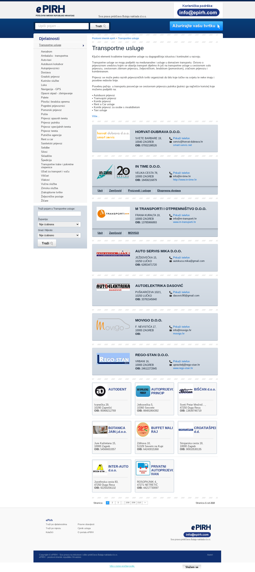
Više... (96, 116)
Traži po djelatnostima (56, 524)
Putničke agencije (51, 135)
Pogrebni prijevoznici (53, 105)
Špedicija (46, 160)
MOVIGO (133, 232)
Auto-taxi (46, 59)
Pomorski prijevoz (51, 110)
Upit (100, 190)
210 (139, 502)
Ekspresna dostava (169, 190)
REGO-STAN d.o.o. (152, 355)
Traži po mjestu (53, 528)
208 (127, 502)
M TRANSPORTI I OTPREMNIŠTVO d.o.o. (170, 209)
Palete (44, 97)
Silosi (44, 151)
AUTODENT (117, 389)
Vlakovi (45, 179)
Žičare (44, 200)
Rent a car (47, 139)
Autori (210, 555)
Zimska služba (49, 188)
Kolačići (49, 532)
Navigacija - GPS (51, 89)
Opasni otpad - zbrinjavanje (57, 93)
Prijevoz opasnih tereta (54, 118)
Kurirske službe (50, 80)
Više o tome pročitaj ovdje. (122, 566)
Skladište (46, 155)
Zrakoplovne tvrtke (52, 192)
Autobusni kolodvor (52, 64)
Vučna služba (49, 184)
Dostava (46, 72)
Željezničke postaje (52, 196)
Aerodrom (46, 51)
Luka (44, 85)
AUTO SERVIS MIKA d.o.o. (158, 251)
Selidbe (45, 147)
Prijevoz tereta (49, 130)
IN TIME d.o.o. (148, 166)
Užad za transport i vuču (55, 171)
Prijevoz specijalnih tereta (56, 126)
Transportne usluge (50, 45)
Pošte (44, 114)
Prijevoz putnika (50, 122)
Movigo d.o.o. (148, 320)
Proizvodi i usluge (139, 190)
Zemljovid (115, 190)
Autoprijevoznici (50, 68)
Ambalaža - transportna (54, 55)
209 (133, 502)
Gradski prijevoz (50, 76)
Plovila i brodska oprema (55, 101)
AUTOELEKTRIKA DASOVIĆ (159, 286)
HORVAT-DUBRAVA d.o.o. (157, 132)
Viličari (45, 175)
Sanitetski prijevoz (51, 143)
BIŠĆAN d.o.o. (205, 389)
